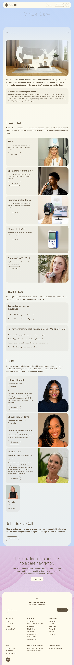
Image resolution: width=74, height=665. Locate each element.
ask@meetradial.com (34, 651)
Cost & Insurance (54, 624)
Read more (14, 407)
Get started (59, 5)
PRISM (8, 626)
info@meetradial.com (56, 648)
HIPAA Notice (10, 651)
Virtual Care (31, 621)
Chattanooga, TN (32, 639)
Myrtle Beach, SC (32, 629)
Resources (52, 626)
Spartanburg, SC (32, 634)
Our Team (52, 634)
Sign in (49, 5)
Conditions (52, 621)
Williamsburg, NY (32, 626)
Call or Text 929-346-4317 (35, 648)
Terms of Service (11, 653)
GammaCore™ (10, 629)
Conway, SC (31, 631)
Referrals (52, 631)
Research (52, 629)
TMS (7, 621)
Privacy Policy (10, 648)
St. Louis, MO (31, 637)
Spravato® (9, 624)
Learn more (14, 154)
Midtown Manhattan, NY (35, 624)
